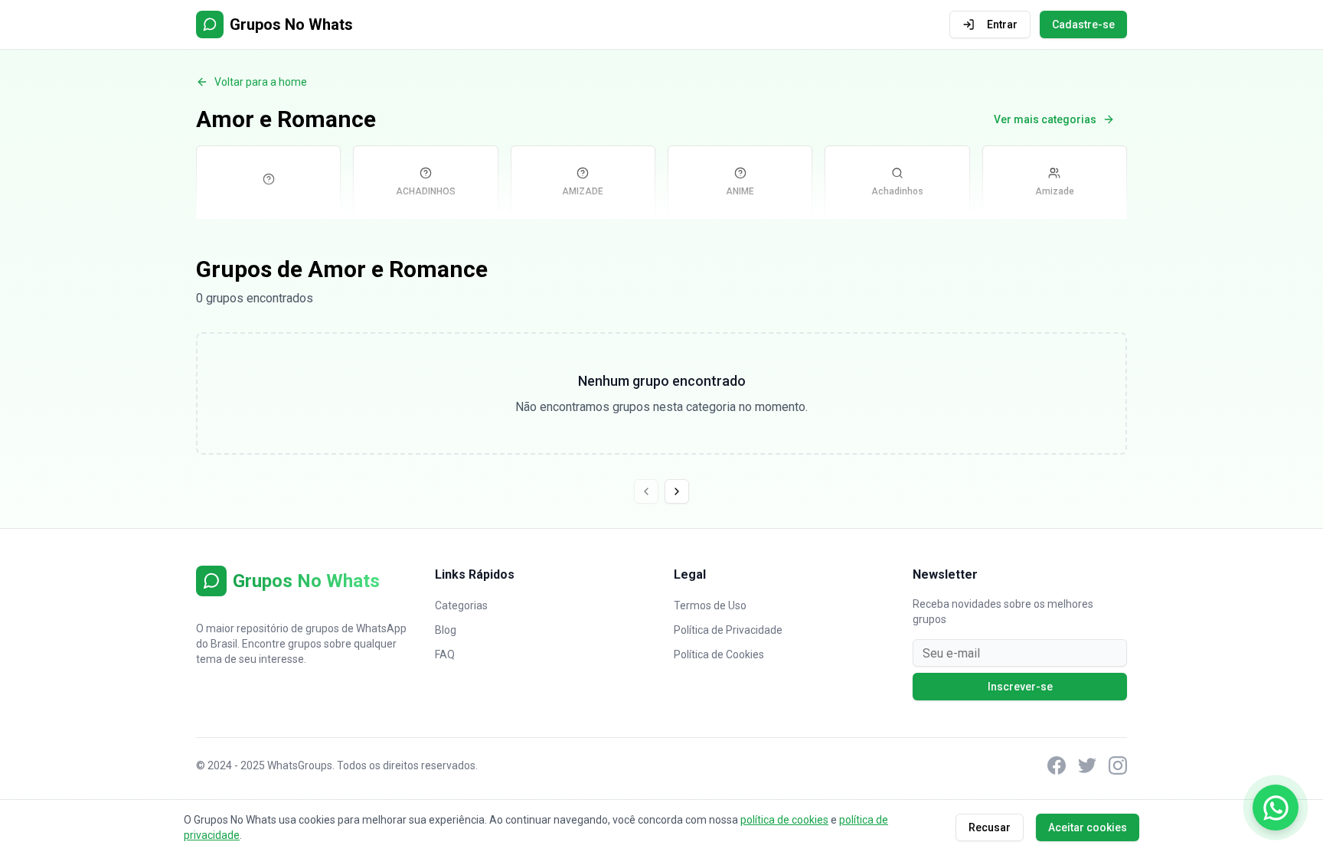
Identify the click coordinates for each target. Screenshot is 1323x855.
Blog (445, 630)
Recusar (990, 827)
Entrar (1002, 24)
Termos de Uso (710, 605)
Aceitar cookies (1087, 827)
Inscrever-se (1020, 686)
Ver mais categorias (1045, 119)
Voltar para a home (260, 82)
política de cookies (784, 820)
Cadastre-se (1083, 24)
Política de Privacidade (728, 630)
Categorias (461, 605)
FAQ (445, 654)
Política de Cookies (719, 654)
